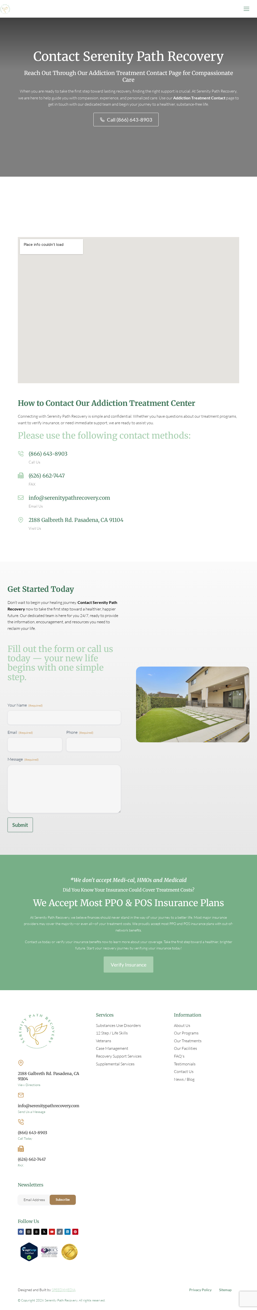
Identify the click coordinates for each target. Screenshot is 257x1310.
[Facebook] (21, 1232)
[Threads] (36, 1232)
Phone (79, 732)
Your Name (25, 705)
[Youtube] (52, 1232)
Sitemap (225, 1290)
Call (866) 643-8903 (129, 120)
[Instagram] (29, 1232)
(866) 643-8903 (48, 453)
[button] (246, 9)
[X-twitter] (44, 1232)
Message (23, 759)
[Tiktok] (60, 1232)
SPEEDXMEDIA (64, 1290)
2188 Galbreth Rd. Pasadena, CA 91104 (76, 520)
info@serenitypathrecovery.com (69, 497)
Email (20, 732)
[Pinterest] (75, 1232)
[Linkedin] (68, 1232)
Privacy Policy (200, 1290)
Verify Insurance (128, 964)
